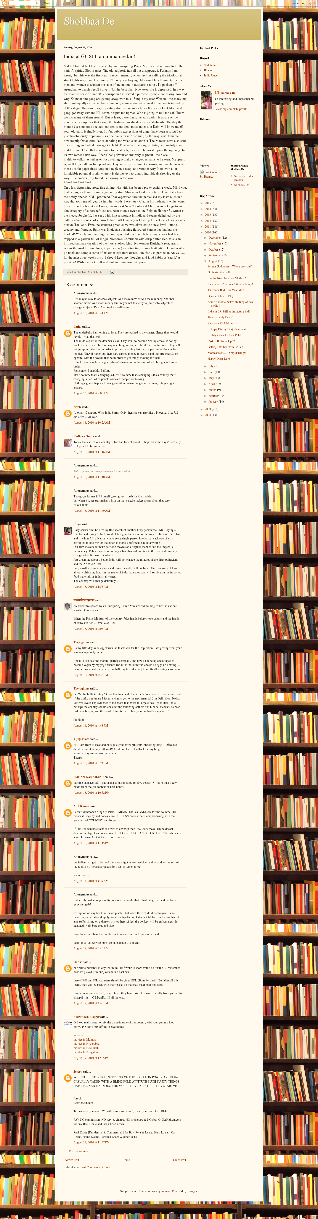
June (212, 372)
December (215, 237)
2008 (208, 415)
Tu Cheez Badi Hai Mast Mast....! (228, 290)
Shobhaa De (89, 20)
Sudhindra (210, 65)
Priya (77, 524)
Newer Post (72, 1160)
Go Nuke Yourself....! (221, 272)
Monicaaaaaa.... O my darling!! (227, 353)
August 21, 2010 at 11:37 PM (91, 1142)
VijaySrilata (81, 739)
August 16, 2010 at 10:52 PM (91, 792)
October (214, 249)
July (211, 366)
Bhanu (208, 70)
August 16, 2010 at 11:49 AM (92, 510)
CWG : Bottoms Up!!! (221, 341)
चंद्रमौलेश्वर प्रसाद (84, 600)
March (213, 390)
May (212, 378)
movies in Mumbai (85, 1039)
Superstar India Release (243, 178)
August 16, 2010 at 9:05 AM (91, 393)
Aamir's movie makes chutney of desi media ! (231, 304)
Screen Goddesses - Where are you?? (230, 266)
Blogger (192, 1191)
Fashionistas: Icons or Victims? (227, 278)
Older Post (179, 1160)
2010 (208, 232)
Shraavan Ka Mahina (220, 323)
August (213, 261)
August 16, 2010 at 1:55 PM (91, 586)
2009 (208, 409)
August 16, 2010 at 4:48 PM (91, 725)
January (214, 401)
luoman (165, 1191)
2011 (208, 226)
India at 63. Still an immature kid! (229, 311)
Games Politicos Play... (222, 296)
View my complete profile (231, 109)
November (215, 243)
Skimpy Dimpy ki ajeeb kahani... (228, 329)
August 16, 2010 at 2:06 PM (91, 628)
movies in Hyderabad (87, 1043)
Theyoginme (81, 642)
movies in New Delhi (87, 1048)
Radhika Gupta (84, 436)
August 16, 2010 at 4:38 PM (91, 675)
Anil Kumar (82, 806)
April (212, 384)
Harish (78, 962)
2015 (208, 203)
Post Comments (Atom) (95, 1167)
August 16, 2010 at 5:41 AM (91, 313)
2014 (208, 209)
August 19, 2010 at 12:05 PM (91, 1058)
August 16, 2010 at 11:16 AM (92, 452)
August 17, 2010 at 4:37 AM (91, 881)
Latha (77, 326)
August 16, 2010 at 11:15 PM (91, 843)
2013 (208, 214)
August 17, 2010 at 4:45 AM (91, 948)
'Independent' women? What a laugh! (230, 284)
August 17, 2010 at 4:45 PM (91, 1003)
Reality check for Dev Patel (224, 335)
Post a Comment (79, 1151)
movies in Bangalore (86, 1052)
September (215, 255)
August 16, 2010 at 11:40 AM (92, 477)
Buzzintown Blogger (87, 1016)
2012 (208, 221)
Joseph (78, 1071)
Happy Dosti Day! (219, 358)
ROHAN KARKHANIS (89, 776)
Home (126, 1160)
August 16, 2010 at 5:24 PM (91, 763)
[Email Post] (111, 272)
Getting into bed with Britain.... (227, 347)
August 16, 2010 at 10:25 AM (92, 422)
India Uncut (211, 75)
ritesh (77, 407)
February (214, 395)
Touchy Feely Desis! (220, 317)
